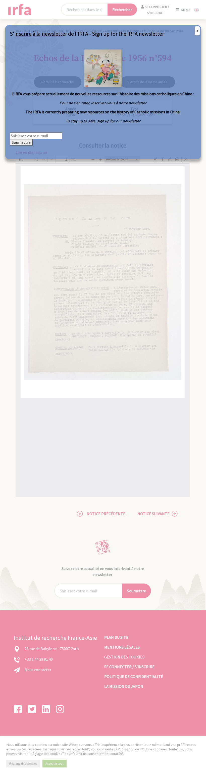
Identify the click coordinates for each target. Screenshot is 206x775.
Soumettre (21, 142)
